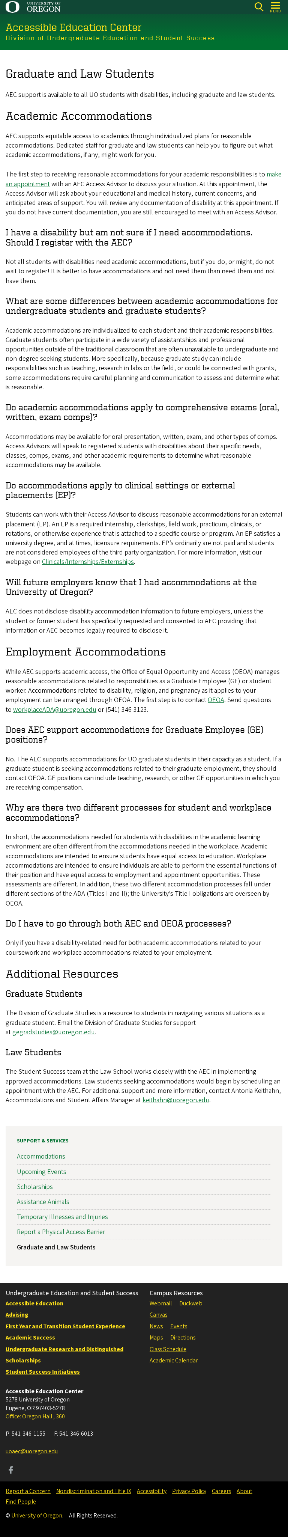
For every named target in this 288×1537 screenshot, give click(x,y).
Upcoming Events (41, 1172)
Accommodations (41, 1156)
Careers (221, 1491)
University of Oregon (36, 1515)
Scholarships (35, 1187)
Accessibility (151, 1491)
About (244, 1491)
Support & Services (43, 1141)
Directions (182, 1338)
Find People (21, 1502)
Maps (156, 1338)
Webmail (161, 1303)
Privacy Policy (189, 1491)
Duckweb (190, 1303)
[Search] (259, 7)
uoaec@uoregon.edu (32, 1451)
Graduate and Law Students (56, 1247)
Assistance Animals (43, 1202)
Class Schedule (168, 1349)
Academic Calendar (174, 1360)
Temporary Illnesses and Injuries (62, 1217)
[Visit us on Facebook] (11, 1471)
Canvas (158, 1315)
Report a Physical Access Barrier (61, 1232)
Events (178, 1326)
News (156, 1326)
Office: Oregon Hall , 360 (35, 1416)
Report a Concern (28, 1491)
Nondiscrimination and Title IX (93, 1491)
